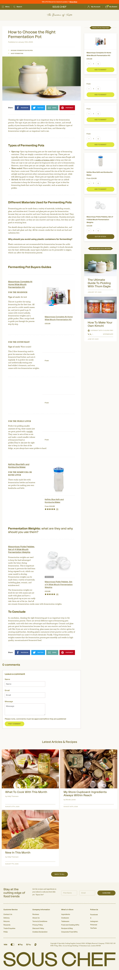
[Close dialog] (102, 459)
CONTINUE (82, 498)
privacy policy (94, 504)
